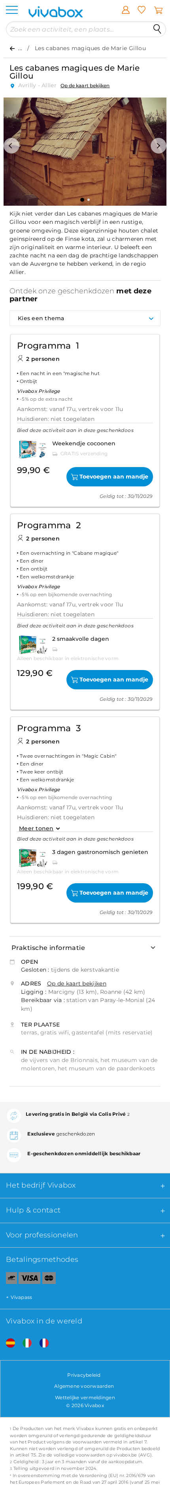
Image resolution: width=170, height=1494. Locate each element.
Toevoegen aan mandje (113, 476)
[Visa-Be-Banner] (29, 1279)
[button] (11, 146)
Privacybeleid (83, 1375)
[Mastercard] (49, 1279)
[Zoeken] (157, 29)
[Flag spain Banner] (7, 1343)
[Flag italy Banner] (24, 1343)
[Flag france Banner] (41, 1343)
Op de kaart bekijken (85, 85)
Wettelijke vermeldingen (85, 1397)
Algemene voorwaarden (84, 1386)
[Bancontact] (8, 1279)
